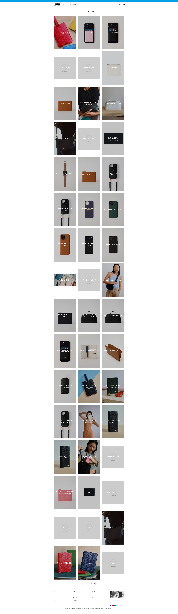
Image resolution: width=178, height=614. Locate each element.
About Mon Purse (75, 593)
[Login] (121, 4)
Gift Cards (55, 600)
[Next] (94, 583)
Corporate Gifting (75, 597)
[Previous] (84, 583)
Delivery (93, 594)
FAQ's (92, 593)
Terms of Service (56, 601)
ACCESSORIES (74, 4)
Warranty (93, 597)
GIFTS (78, 4)
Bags (54, 594)
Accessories (55, 597)
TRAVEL (64, 4)
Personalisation (74, 594)
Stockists (74, 601)
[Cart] (123, 4)
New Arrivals (55, 593)
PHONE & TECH (69, 4)
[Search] (119, 4)
